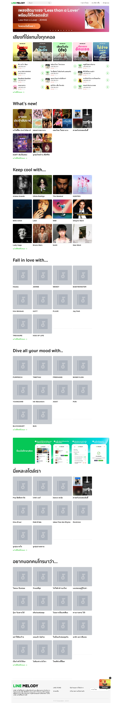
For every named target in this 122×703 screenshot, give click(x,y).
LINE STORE (57, 687)
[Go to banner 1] (50, 30)
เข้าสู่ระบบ (106, 3)
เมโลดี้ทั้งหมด (17, 92)
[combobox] (38, 2)
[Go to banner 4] (58, 30)
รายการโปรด (84, 3)
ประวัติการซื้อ (96, 3)
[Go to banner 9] (71, 30)
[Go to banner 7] (66, 30)
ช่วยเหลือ (56, 691)
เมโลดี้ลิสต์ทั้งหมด (19, 158)
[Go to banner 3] (55, 30)
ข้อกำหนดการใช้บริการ (77, 687)
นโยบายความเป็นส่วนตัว (77, 691)
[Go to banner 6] (63, 30)
